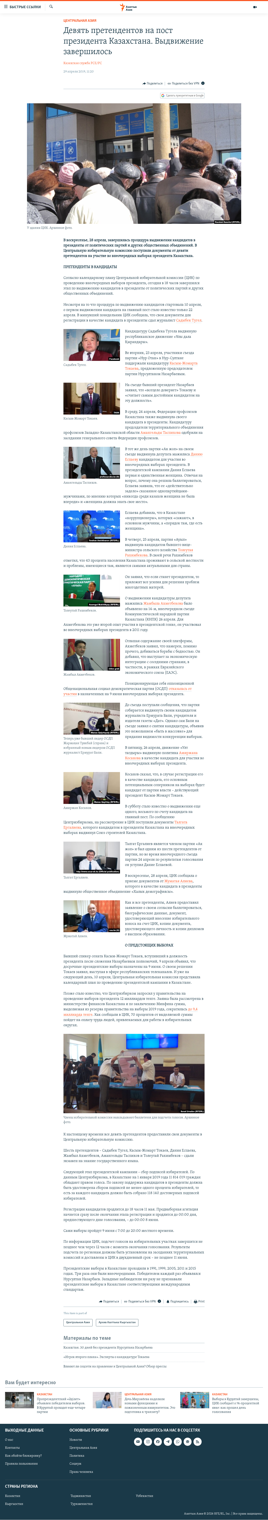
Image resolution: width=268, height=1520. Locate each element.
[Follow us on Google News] (188, 1442)
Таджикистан (81, 1496)
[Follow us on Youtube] (138, 1442)
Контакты (12, 1448)
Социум (75, 1464)
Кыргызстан (14, 1504)
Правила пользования (21, 1464)
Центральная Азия (79, 21)
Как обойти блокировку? (23, 1456)
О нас (9, 1440)
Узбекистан (144, 1496)
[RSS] (197, 1442)
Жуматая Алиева (178, 881)
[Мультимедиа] (255, 7)
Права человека (81, 1472)
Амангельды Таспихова (160, 433)
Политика (77, 1456)
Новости (76, 1440)
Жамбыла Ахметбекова (163, 604)
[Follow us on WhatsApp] (178, 1442)
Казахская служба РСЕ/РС (82, 63)
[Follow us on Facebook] (158, 1442)
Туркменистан (82, 1504)
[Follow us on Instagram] (148, 1442)
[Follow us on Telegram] (168, 1442)
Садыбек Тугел (188, 321)
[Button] (153, 83)
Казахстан (44, 1394)
